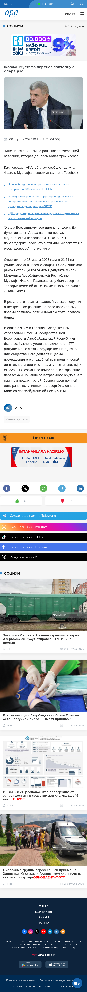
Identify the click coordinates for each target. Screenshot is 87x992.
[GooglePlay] (30, 965)
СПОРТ (70, 14)
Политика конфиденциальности (60, 980)
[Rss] (62, 932)
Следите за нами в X (23, 557)
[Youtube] (43, 932)
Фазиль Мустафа (17, 419)
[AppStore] (56, 965)
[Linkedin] (56, 932)
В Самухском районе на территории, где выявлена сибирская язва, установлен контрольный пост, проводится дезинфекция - (41, 201)
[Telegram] (50, 932)
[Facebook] (24, 932)
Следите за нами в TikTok (26, 537)
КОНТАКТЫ (43, 911)
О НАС (43, 906)
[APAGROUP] (43, 955)
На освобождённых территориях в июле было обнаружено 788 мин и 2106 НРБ (38, 186)
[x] (37, 932)
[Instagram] (30, 932)
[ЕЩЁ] (81, 14)
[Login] (81, 4)
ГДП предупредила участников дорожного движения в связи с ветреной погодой (43, 216)
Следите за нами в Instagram (28, 527)
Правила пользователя (20, 980)
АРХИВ (43, 917)
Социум (77, 26)
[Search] (72, 4)
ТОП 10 (43, 922)
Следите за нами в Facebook (28, 547)
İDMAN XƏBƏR (43, 438)
